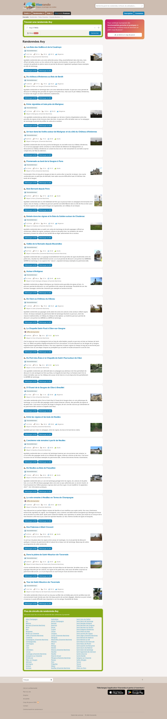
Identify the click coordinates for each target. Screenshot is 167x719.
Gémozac (29, 662)
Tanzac (79, 662)
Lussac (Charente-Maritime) (60, 635)
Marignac (54, 637)
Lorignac (54, 633)
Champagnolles (31, 642)
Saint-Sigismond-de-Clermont (86, 652)
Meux (53, 644)
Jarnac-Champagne (57, 621)
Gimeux (28, 666)
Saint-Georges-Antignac (84, 623)
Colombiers (29, 650)
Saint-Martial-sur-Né (83, 640)
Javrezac (54, 623)
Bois (27, 629)
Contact (25, 706)
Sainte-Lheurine (82, 654)
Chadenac (29, 637)
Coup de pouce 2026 (29, 702)
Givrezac (28, 668)
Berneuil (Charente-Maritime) (35, 625)
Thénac (79, 666)
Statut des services (77, 715)
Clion (27, 648)
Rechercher (95, 33)
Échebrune (29, 658)
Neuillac (54, 652)
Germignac (29, 664)
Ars (27, 621)
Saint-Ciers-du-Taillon (83, 619)
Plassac (53, 660)
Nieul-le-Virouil (56, 656)
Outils (26, 13)
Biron (27, 627)
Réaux (53, 666)
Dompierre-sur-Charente (34, 656)
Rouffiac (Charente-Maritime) (60, 668)
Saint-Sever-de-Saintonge (85, 650)
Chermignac (30, 644)
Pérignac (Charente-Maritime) (60, 658)
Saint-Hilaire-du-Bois (83, 631)
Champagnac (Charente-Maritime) (37, 640)
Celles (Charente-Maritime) (34, 635)
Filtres (33, 33)
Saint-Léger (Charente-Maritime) (87, 635)
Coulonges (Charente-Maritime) (36, 654)
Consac (28, 652)
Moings (53, 646)
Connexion (139, 13)
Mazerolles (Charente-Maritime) (61, 640)
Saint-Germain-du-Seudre (85, 627)
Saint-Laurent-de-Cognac (85, 633)
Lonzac (53, 631)
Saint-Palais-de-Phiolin (84, 644)
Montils (53, 648)
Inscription (128, 13)
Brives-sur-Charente (32, 633)
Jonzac (53, 627)
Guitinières (54, 619)
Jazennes (54, 625)
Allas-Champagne (31, 619)
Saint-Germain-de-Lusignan (86, 625)
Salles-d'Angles (81, 660)
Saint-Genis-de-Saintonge (85, 621)
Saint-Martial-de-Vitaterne (85, 637)
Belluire (28, 623)
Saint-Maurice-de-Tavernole (85, 642)
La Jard (53, 629)
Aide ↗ (49, 13)
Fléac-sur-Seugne (31, 660)
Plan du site (27, 692)
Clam (27, 646)
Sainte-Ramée (81, 656)
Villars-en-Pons (81, 668)
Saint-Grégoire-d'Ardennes (85, 629)
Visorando (26, 17)
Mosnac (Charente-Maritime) (60, 650)
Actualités (26, 699)
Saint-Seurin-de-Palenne (84, 648)
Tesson (79, 664)
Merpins (54, 642)
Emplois (25, 695)
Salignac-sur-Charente (84, 658)
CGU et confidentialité (30, 688)
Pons (52, 662)
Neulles (53, 654)
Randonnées (38, 13)
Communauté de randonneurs (33, 709)
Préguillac (54, 664)
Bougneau (29, 631)
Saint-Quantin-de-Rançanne (86, 646)
